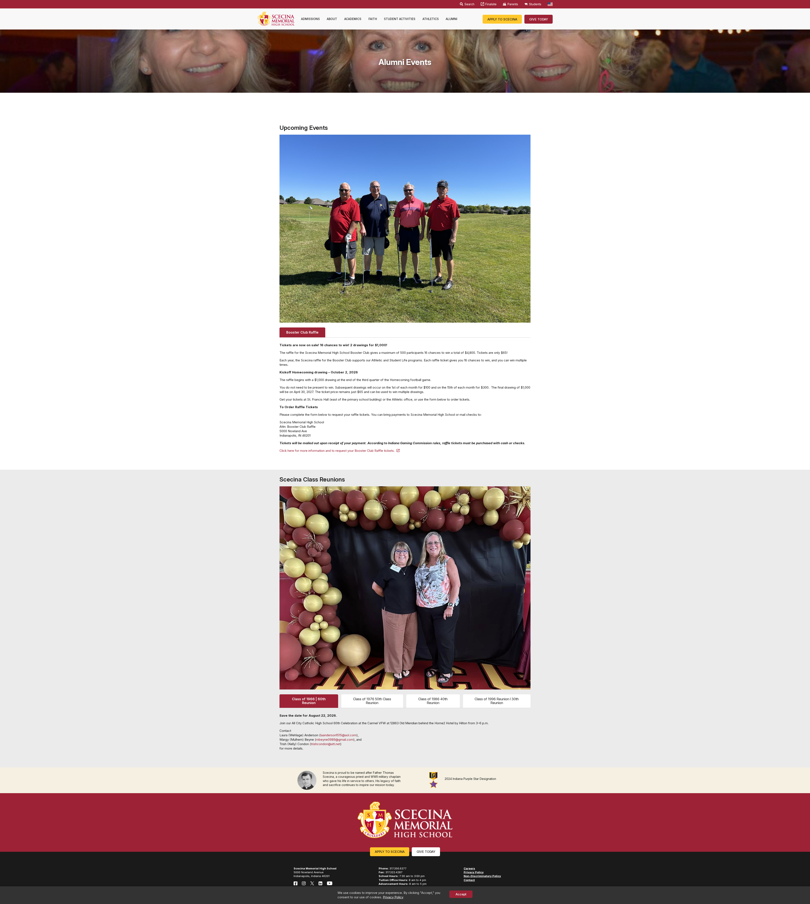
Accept (461, 894)
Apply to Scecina (502, 19)
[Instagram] (304, 883)
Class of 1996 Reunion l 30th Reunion (497, 701)
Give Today (538, 19)
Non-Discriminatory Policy (482, 876)
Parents (513, 4)
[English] (550, 4)
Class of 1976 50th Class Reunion (372, 701)
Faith (373, 19)
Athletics (431, 19)
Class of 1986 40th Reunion (433, 701)
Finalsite (491, 4)
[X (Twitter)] (312, 883)
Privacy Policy (393, 897)
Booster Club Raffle (302, 332)
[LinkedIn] (320, 883)
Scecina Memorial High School (275, 19)
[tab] (302, 332)
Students (535, 4)
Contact (469, 880)
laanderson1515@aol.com (338, 735)
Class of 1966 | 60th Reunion (309, 701)
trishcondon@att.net (325, 744)
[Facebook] (295, 883)
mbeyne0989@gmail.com (334, 740)
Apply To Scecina (390, 852)
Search (469, 4)
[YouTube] (329, 883)
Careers (469, 868)
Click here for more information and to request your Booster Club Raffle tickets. (337, 451)
